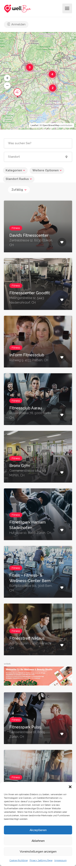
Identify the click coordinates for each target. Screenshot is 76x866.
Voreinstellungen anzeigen (38, 851)
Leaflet (34, 125)
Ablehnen (38, 841)
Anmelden (18, 24)
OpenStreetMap (50, 125)
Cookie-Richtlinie (19, 860)
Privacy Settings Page (41, 860)
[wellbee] (18, 8)
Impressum (60, 860)
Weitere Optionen (45, 170)
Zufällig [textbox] (17, 189)
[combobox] (19, 189)
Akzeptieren (38, 830)
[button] (70, 787)
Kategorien (14, 170)
